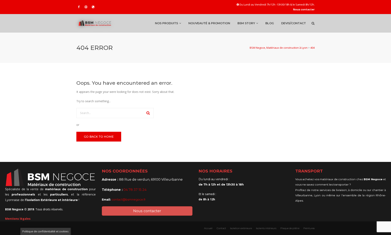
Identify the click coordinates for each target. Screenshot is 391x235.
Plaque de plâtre (289, 228)
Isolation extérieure (241, 228)
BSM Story (246, 23)
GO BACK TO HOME (99, 136)
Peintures (309, 228)
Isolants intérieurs (266, 228)
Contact (221, 228)
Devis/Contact (293, 23)
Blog (269, 23)
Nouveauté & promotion (209, 23)
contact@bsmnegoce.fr (129, 199)
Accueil (208, 228)
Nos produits (166, 23)
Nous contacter (147, 211)
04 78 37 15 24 (134, 190)
